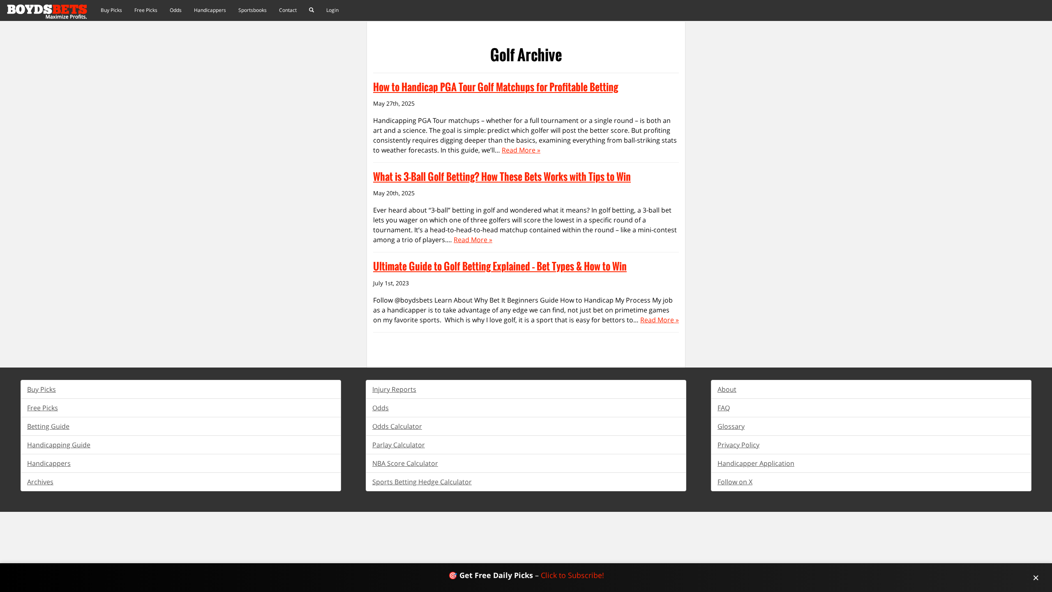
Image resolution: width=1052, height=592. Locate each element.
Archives (40, 481)
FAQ (723, 407)
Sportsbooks (252, 10)
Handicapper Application (755, 463)
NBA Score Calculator (405, 463)
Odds (176, 10)
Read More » (521, 150)
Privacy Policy (738, 444)
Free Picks (145, 10)
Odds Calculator (397, 426)
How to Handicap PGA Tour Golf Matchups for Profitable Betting (495, 86)
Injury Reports (394, 389)
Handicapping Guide (58, 444)
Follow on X (734, 481)
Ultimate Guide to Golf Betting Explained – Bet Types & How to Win (500, 266)
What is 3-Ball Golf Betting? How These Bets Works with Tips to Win (502, 176)
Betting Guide (48, 426)
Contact (288, 10)
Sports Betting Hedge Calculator (422, 481)
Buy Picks (111, 10)
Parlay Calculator (398, 444)
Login (332, 10)
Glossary (731, 426)
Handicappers (210, 10)
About (726, 389)
